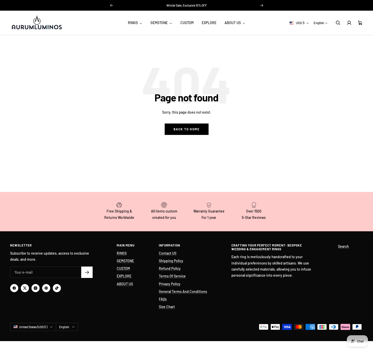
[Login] (349, 22)
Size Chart (167, 307)
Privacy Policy (169, 284)
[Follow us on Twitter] (25, 288)
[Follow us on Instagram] (35, 288)
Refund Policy (170, 268)
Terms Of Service (172, 276)
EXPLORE (209, 23)
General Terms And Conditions (183, 291)
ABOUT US (233, 23)
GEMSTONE (159, 23)
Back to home (187, 129)
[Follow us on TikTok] (57, 288)
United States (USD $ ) (33, 327)
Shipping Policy (171, 261)
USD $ (300, 23)
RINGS (133, 23)
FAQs (163, 299)
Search (343, 246)
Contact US (167, 253)
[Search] (338, 22)
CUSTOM (187, 23)
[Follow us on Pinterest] (46, 288)
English (319, 23)
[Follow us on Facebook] (14, 288)
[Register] (87, 272)
